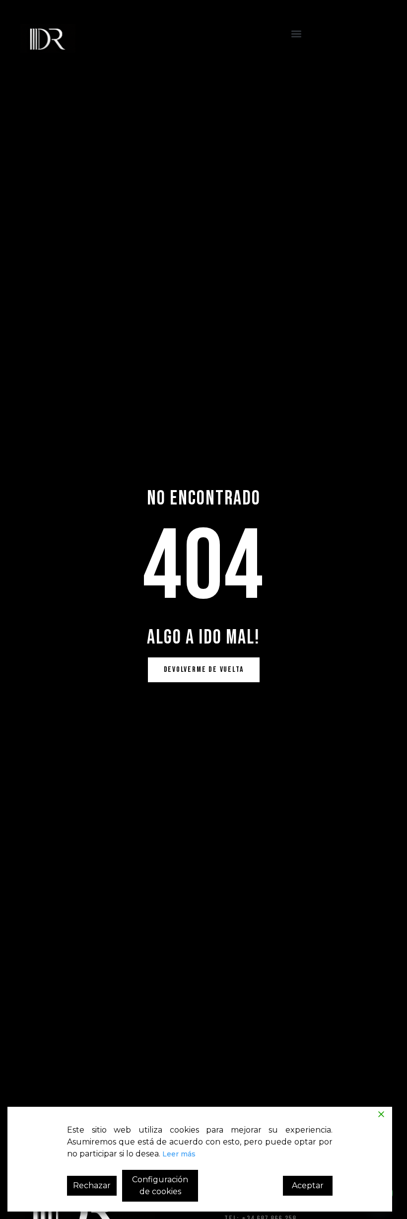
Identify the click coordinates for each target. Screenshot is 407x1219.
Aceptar (308, 1185)
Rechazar (92, 1185)
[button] (296, 34)
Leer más (179, 1153)
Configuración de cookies (160, 1185)
